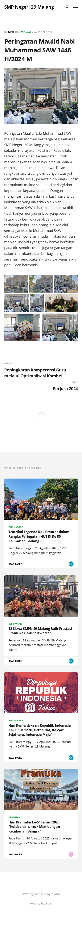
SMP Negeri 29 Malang (29, 6)
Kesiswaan (26, 32)
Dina (11, 32)
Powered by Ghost (41, 903)
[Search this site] (67, 7)
